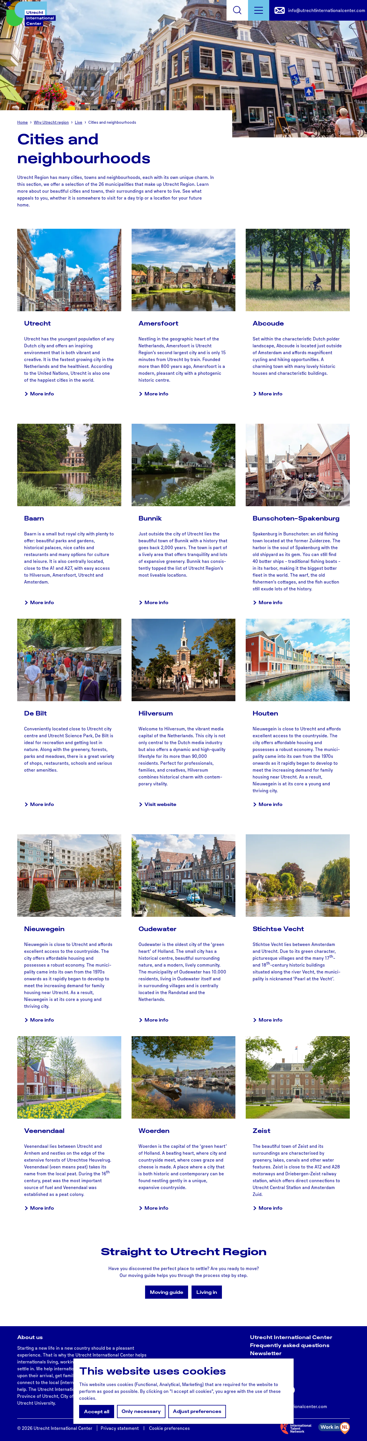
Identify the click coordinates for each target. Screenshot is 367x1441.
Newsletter (266, 1353)
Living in (206, 1292)
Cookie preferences (169, 1428)
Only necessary (141, 1411)
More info (42, 394)
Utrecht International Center (291, 1337)
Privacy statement (120, 1428)
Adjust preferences (197, 1411)
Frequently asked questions (289, 1345)
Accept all (96, 1411)
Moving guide (166, 1292)
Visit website (160, 804)
